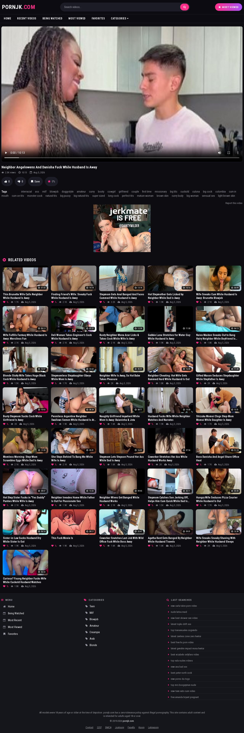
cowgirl (112, 191)
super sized (98, 195)
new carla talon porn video (183, 605)
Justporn (119, 727)
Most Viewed (230, 7)
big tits (173, 191)
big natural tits (81, 195)
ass (37, 191)
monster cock (34, 195)
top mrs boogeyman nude (183, 685)
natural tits (51, 195)
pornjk (18, 7)
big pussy (65, 195)
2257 (99, 727)
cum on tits (18, 195)
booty (101, 191)
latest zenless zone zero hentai (185, 636)
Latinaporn (153, 727)
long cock (113, 195)
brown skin (163, 195)
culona (196, 191)
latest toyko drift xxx (180, 624)
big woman (193, 195)
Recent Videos (26, 18)
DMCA (108, 727)
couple (135, 191)
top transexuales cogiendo (183, 630)
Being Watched (53, 18)
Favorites (98, 18)
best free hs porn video (182, 642)
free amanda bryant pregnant (184, 697)
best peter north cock (181, 672)
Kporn (141, 727)
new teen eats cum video (182, 691)
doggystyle (68, 191)
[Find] (184, 7)
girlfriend (123, 191)
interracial (26, 191)
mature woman (145, 195)
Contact (89, 727)
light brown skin (226, 195)
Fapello (131, 727)
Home (7, 18)
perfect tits (128, 195)
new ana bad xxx (178, 666)
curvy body (177, 195)
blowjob (54, 191)
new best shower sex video (184, 618)
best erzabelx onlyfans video (184, 654)
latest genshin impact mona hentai (187, 648)
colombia (220, 191)
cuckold (185, 191)
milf (44, 191)
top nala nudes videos (181, 660)
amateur (81, 191)
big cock (207, 191)
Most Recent (15, 620)
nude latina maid (178, 611)
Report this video (234, 203)
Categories (119, 18)
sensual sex (208, 195)
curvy (92, 191)
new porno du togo (180, 678)
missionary (161, 191)
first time (147, 191)
